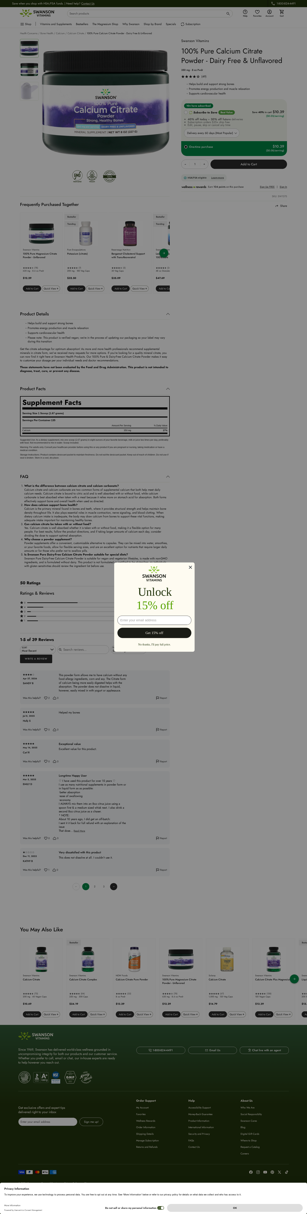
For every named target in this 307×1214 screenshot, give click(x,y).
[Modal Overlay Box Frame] (154, 607)
